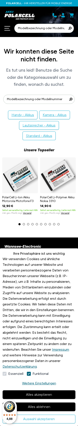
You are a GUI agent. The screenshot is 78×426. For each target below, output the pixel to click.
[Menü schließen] (7, 28)
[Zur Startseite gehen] (20, 15)
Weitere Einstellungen (39, 383)
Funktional (40, 374)
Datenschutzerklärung (20, 366)
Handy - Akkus (22, 115)
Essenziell (15, 374)
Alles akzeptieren (39, 394)
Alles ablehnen (39, 407)
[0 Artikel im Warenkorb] (71, 15)
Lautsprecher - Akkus (39, 125)
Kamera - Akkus (55, 115)
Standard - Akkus (39, 136)
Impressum (60, 349)
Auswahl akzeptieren (39, 419)
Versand (27, 213)
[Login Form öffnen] (63, 15)
